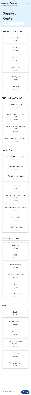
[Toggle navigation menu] (28, 3)
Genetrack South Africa (8, 392)
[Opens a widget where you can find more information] (25, 392)
